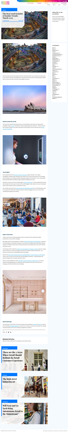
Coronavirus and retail (56, 54)
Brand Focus (54, 50)
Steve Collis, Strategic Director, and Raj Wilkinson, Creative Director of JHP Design (26, 254)
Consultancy (64, 3)
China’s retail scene (28, 182)
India (53, 65)
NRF (53, 75)
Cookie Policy (50, 430)
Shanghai (54, 87)
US (52, 95)
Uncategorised (55, 94)
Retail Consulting (55, 83)
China (53, 51)
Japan (53, 67)
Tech (53, 91)
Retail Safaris (31, 3)
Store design (54, 89)
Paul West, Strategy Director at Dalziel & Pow (28, 260)
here (3, 330)
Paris (53, 77)
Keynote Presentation (56, 69)
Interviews (54, 66)
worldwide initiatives (14, 326)
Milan (53, 73)
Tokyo (40, 324)
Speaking (39, 3)
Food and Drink (55, 61)
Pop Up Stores (55, 78)
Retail (53, 81)
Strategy (54, 90)
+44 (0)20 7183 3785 (41, 1)
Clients (48, 4)
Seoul (53, 86)
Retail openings (55, 85)
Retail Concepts (55, 82)
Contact (65, 4)
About (54, 4)
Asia (53, 47)
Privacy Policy (55, 430)
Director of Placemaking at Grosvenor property (27, 249)
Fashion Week (55, 58)
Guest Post (54, 63)
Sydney (12, 125)
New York (54, 74)
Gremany (54, 62)
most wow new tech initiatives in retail (24, 188)
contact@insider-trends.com (51, 1)
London (34, 324)
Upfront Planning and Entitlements (32, 241)
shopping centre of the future (20, 175)
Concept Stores (55, 53)
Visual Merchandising (56, 97)
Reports (47, 3)
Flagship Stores (55, 59)
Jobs (44, 430)
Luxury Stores (55, 71)
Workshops (54, 3)
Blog (59, 4)
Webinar (53, 98)
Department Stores (56, 55)
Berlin (53, 49)
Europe (53, 57)
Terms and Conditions (63, 430)
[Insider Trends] (5, 4)
